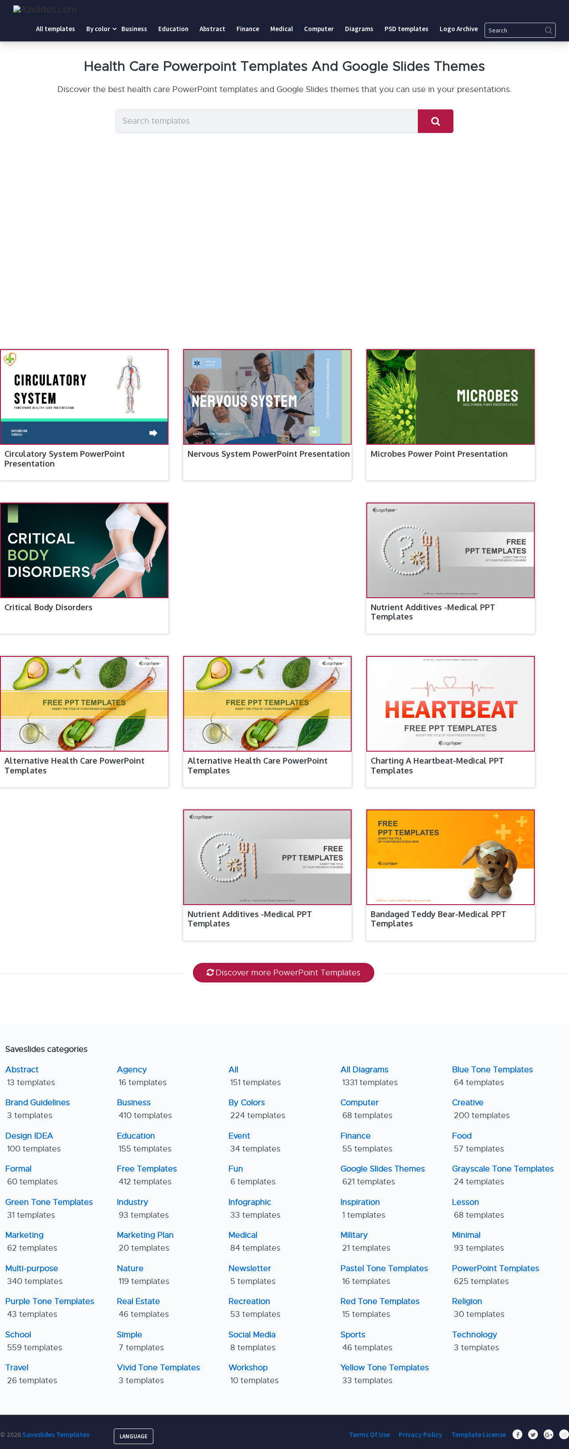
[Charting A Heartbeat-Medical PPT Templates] (450, 704)
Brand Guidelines (37, 1109)
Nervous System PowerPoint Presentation (269, 454)
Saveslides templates (55, 1434)
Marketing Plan (145, 1241)
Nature (143, 1275)
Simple (140, 1341)
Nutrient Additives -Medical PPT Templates (433, 612)
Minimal (478, 1241)
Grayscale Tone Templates (503, 1175)
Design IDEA (33, 1142)
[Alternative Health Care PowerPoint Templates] (84, 704)
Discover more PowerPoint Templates (288, 973)
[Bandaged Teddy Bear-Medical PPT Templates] (450, 857)
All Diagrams (369, 1076)
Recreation (254, 1307)
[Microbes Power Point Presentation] (450, 397)
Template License (478, 1434)
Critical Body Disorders (48, 607)
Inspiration (363, 1208)
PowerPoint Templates (495, 1275)
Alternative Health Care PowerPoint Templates (74, 765)
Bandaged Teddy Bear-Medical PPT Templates (438, 919)
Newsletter (252, 1275)
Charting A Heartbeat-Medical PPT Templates (437, 765)
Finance (367, 1142)
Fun (252, 1175)
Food (478, 1142)
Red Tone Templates (380, 1307)
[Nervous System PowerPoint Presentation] (267, 397)
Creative (481, 1109)
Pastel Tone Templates (384, 1275)
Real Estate (143, 1307)
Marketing (31, 1241)
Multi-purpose (34, 1275)
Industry (143, 1208)
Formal (31, 1175)
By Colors (256, 1109)
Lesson (478, 1208)
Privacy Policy (420, 1434)
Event (254, 1142)
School (33, 1341)
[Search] (435, 121)
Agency (142, 1076)
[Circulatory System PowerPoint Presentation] (84, 397)
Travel (31, 1374)
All (254, 1076)
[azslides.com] (45, 9)
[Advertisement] (284, 258)
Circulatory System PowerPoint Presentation (64, 458)
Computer (367, 1109)
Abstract (30, 1076)
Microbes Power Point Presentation (439, 454)
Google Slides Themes (383, 1175)
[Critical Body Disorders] (84, 550)
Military (365, 1241)
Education (144, 1142)
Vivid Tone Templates (158, 1374)
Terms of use (369, 1434)
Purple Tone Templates (49, 1307)
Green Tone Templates (49, 1208)
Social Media (252, 1341)
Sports (367, 1341)
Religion (478, 1307)
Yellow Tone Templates (385, 1374)
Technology (475, 1341)
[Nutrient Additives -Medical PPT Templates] (450, 550)
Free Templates (147, 1175)
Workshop (253, 1374)
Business (144, 1109)
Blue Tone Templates (492, 1076)
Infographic (254, 1208)
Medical (254, 1241)
